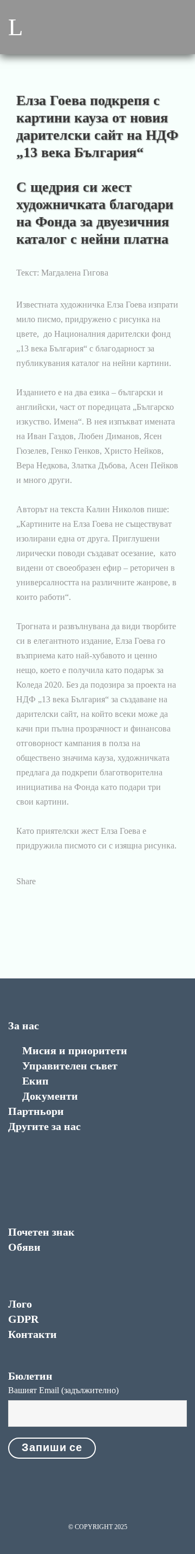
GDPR (23, 1319)
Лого (20, 1304)
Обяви (24, 1247)
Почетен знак (41, 1232)
